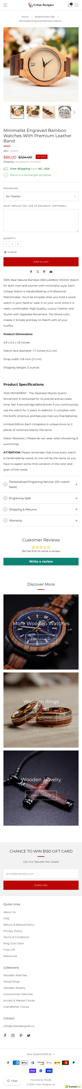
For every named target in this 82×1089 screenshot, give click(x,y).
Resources (10, 956)
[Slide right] (73, 112)
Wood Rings (11, 981)
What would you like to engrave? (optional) (35, 206)
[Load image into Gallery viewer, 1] (17, 112)
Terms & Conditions (16, 937)
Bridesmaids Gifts (45, 16)
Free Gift (9, 949)
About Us (9, 912)
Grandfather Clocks (16, 1006)
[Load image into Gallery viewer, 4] (64, 112)
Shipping (8, 161)
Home (25, 16)
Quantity (9, 238)
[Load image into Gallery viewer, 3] (48, 112)
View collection (41, 639)
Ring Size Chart (13, 943)
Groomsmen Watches (18, 994)
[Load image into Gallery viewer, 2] (33, 112)
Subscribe (41, 885)
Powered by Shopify (41, 1080)
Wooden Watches (15, 975)
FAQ (6, 918)
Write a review (41, 561)
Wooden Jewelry (14, 987)
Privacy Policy (12, 931)
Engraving (10, 188)
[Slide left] (8, 112)
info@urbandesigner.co (19, 1026)
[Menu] (5, 5)
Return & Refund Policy (18, 924)
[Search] (77, 5)
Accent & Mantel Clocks (19, 1000)
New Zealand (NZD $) (39, 1054)
